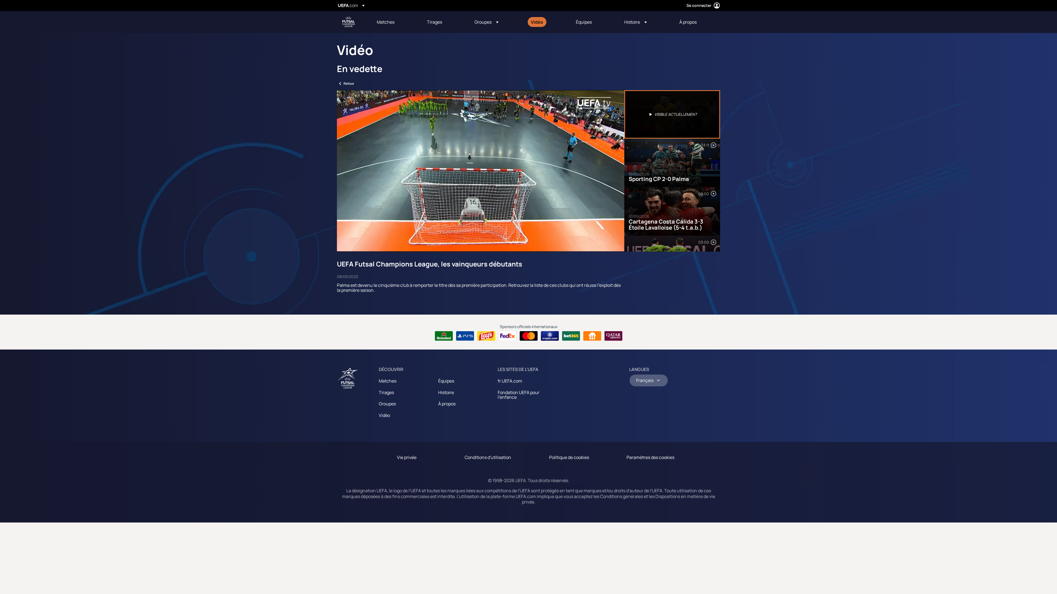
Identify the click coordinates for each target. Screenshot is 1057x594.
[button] (486, 22)
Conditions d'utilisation (488, 457)
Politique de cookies (569, 457)
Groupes (387, 404)
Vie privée (406, 457)
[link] (385, 22)
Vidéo (384, 415)
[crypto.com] (550, 336)
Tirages (386, 392)
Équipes (446, 381)
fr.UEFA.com (510, 381)
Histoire (446, 392)
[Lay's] (486, 336)
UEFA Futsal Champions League (348, 22)
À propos (447, 404)
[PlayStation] (465, 336)
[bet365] (571, 336)
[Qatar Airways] (613, 336)
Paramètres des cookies (650, 457)
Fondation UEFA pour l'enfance (519, 394)
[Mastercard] (529, 336)
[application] (480, 171)
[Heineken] (444, 336)
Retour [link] (349, 83)
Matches (387, 381)
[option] (672, 114)
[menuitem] (395, 22)
